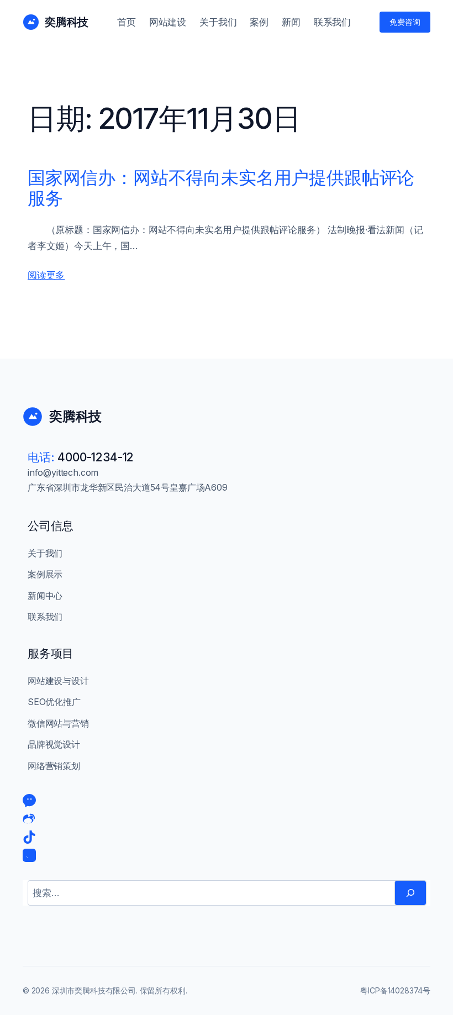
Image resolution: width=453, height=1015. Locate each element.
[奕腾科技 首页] (31, 22)
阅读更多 (46, 275)
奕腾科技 (66, 22)
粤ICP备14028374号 (395, 990)
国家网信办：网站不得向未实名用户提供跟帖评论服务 (221, 188)
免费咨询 (404, 22)
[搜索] (410, 893)
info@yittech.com (63, 472)
